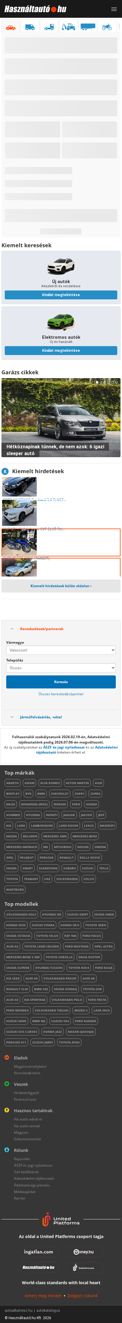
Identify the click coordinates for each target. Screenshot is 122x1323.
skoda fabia (104, 914)
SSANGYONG (48, 868)
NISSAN (83, 847)
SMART (28, 868)
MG (45, 847)
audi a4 (31, 978)
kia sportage (35, 1000)
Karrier (19, 1198)
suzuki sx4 (60, 1021)
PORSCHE (47, 857)
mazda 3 (81, 1010)
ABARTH (12, 783)
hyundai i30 (51, 914)
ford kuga (104, 968)
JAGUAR (69, 815)
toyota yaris (95, 925)
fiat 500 (70, 936)
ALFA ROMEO (50, 783)
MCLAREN (30, 836)
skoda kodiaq (65, 989)
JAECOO (86, 815)
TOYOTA (12, 879)
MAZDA (11, 836)
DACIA (10, 804)
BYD (28, 793)
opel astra (103, 946)
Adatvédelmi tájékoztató (34, 1178)
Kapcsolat (22, 1158)
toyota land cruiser (41, 946)
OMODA (100, 847)
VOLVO (89, 879)
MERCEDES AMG (55, 836)
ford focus (91, 936)
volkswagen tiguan (51, 1010)
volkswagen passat (60, 978)
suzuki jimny (42, 1042)
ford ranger (85, 1021)
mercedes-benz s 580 (23, 957)
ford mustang (77, 946)
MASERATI (107, 825)
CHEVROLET (60, 793)
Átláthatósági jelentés (32, 1185)
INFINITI (51, 815)
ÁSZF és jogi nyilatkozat (64, 747)
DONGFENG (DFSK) (34, 804)
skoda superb (17, 968)
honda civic (16, 925)
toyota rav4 (78, 968)
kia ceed (13, 978)
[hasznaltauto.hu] (33, 9)
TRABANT (31, 879)
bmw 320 (41, 989)
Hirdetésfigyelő (26, 1092)
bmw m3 (38, 1021)
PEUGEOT (27, 857)
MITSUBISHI (62, 847)
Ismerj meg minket (43, 1295)
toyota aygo (69, 1042)
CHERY (79, 793)
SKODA (11, 868)
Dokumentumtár (27, 1138)
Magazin (21, 1132)
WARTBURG (15, 889)
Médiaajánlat (25, 1191)
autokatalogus (48, 1310)
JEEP (101, 815)
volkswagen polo (67, 1000)
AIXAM (29, 783)
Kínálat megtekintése (61, 295)
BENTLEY (13, 793)
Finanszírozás (25, 1099)
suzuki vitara (43, 925)
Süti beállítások (26, 1171)
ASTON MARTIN (77, 783)
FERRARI (60, 804)
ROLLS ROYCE (90, 857)
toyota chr (92, 989)
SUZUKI (87, 868)
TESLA (103, 868)
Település (14, 660)
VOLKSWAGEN (67, 879)
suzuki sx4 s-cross (21, 1032)
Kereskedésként (27, 1072)
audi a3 (12, 946)
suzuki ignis (16, 1021)
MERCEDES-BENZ (85, 836)
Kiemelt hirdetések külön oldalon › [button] (61, 585)
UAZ (47, 879)
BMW (41, 793)
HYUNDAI (33, 815)
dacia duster (89, 957)
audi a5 (12, 1000)
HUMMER (13, 815)
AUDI (98, 783)
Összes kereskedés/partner (61, 693)
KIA (8, 825)
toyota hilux (47, 936)
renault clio (17, 989)
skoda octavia (18, 936)
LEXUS (89, 825)
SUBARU (69, 868)
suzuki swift (77, 914)
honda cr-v (69, 925)
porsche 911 (16, 1042)
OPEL (10, 857)
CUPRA (95, 793)
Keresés (61, 681)
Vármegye (15, 642)
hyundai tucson (48, 968)
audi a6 (89, 978)
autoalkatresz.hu (19, 1310)
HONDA (91, 804)
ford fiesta (97, 1000)
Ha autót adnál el (28, 1119)
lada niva (102, 1010)
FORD (76, 804)
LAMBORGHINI (42, 825)
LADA (21, 825)
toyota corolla (59, 957)
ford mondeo (17, 1010)
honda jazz (52, 1032)
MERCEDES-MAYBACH (21, 847)
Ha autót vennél (27, 1125)
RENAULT (67, 857)
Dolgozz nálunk (83, 1295)
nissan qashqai (81, 1032)
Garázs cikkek (19, 372)
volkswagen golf (21, 914)
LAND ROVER (68, 825)
